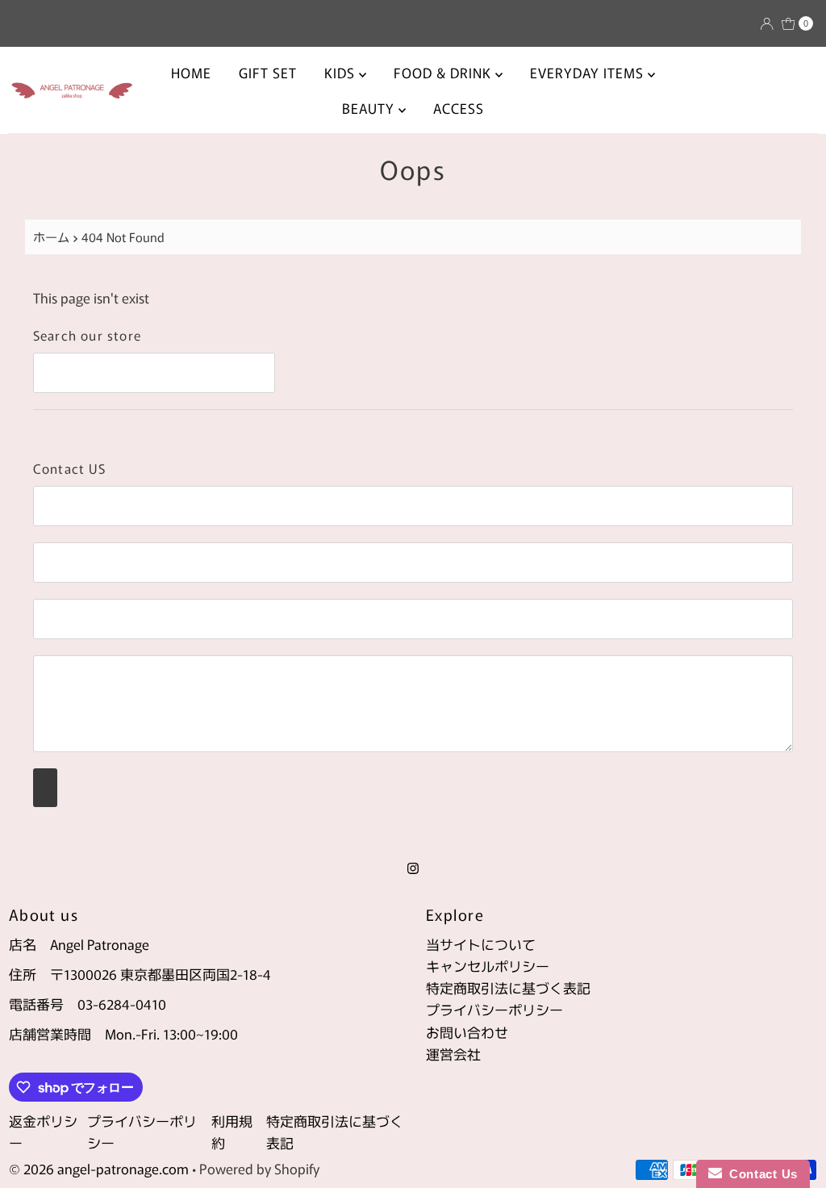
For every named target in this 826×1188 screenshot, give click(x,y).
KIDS (341, 72)
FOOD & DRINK (444, 72)
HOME (191, 72)
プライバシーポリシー (494, 1009)
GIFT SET (268, 72)
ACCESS (458, 108)
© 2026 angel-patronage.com (99, 1168)
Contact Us (760, 1174)
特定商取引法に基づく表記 (508, 987)
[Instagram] (413, 866)
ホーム (51, 236)
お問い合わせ (467, 1032)
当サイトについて (481, 944)
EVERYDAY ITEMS (589, 72)
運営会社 (453, 1054)
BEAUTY (370, 108)
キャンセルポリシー (487, 966)
